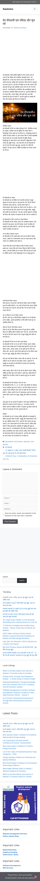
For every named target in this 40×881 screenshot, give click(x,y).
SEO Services (8, 868)
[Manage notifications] (35, 876)
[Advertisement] (20, 52)
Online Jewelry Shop (11, 836)
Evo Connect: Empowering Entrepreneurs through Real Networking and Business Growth (18, 700)
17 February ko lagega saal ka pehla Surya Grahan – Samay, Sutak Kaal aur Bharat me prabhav (19, 627)
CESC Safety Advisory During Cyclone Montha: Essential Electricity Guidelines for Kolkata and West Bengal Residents (19, 636)
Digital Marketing (9, 850)
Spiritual (27, 441)
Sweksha (8, 9)
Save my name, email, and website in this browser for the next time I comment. (20, 514)
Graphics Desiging (10, 852)
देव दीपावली (8, 447)
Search (5, 577)
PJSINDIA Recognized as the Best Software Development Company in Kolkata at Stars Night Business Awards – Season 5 (19, 692)
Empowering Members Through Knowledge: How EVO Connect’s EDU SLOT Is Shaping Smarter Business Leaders (19, 684)
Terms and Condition (25, 875)
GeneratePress (30, 878)
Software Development (12, 865)
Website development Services (15, 834)
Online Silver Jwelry (10, 855)
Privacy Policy (12, 875)
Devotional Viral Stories (14, 441)
